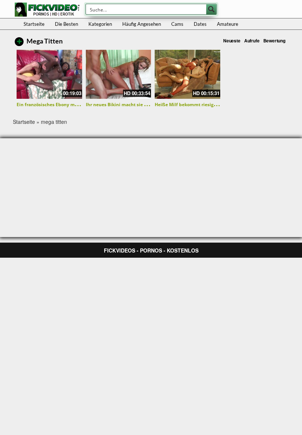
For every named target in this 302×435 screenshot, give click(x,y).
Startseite (34, 24)
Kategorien (100, 24)
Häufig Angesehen (141, 24)
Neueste (231, 40)
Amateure (227, 24)
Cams (177, 24)
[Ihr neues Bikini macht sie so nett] (118, 74)
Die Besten (66, 24)
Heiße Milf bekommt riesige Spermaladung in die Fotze (215, 104)
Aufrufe (252, 40)
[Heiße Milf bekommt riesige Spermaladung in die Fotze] (187, 74)
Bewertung (274, 40)
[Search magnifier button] (211, 9)
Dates (200, 24)
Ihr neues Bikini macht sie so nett (122, 104)
